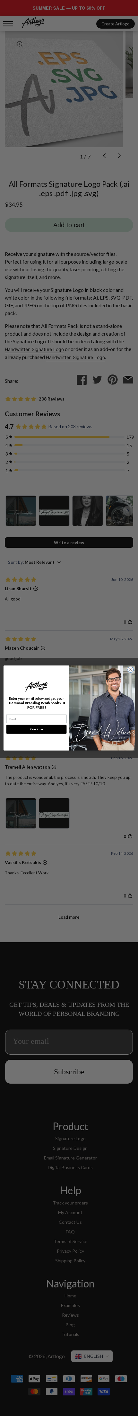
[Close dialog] (130, 669)
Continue (36, 729)
